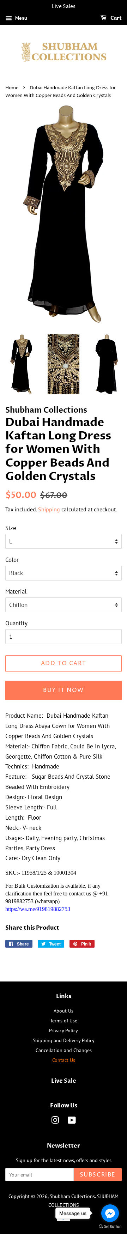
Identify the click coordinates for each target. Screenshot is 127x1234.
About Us (63, 1010)
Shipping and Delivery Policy (64, 1040)
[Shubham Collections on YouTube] (72, 1121)
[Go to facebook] (110, 1213)
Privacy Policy (63, 1030)
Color (12, 560)
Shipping (49, 509)
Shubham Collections (72, 1196)
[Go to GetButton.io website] (110, 1226)
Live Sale (63, 1081)
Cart (115, 18)
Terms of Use (63, 1020)
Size (10, 528)
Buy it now (63, 690)
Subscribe (98, 1175)
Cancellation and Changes (64, 1050)
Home (11, 88)
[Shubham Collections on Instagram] (55, 1121)
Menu (20, 18)
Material (15, 591)
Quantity (16, 623)
